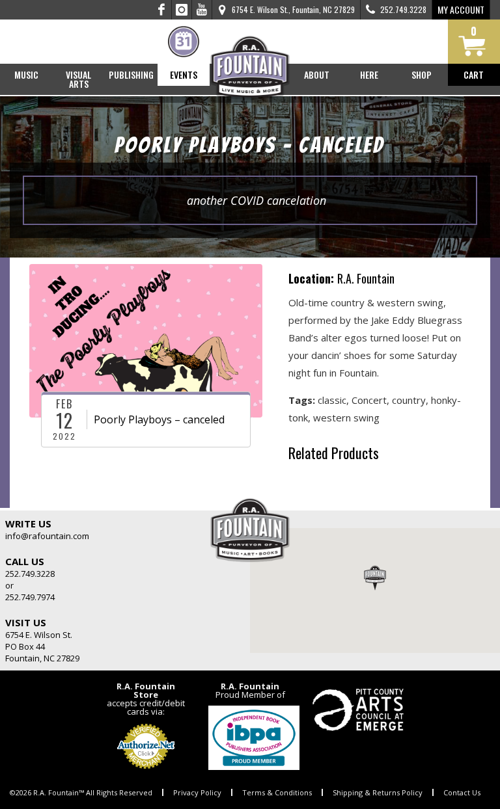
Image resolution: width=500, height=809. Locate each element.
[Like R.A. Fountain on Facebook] (162, 10)
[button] (375, 577)
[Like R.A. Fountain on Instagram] (182, 10)
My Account (461, 9)
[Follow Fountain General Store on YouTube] (202, 10)
